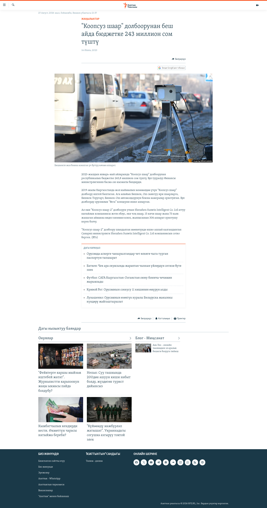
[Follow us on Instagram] (180, 462)
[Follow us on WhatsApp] (188, 462)
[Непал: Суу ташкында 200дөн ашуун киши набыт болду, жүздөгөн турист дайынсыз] (109, 356)
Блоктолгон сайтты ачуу (51, 461)
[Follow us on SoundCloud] (173, 462)
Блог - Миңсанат (149, 338)
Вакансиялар (45, 490)
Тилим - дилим (94, 461)
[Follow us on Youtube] (151, 462)
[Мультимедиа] (257, 5)
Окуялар (45, 338)
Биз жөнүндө (45, 467)
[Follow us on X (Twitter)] (144, 462)
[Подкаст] (202, 462)
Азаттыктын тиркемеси (51, 484)
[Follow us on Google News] (166, 462)
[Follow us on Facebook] (136, 462)
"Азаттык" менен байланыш (53, 496)
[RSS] (195, 462)
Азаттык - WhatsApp (49, 479)
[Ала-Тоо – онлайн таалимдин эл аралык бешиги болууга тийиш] (143, 348)
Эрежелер (43, 473)
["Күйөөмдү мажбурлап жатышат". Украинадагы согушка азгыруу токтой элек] (109, 409)
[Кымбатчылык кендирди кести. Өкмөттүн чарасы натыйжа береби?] (60, 409)
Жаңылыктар (90, 19)
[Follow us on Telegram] (158, 462)
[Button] (179, 59)
